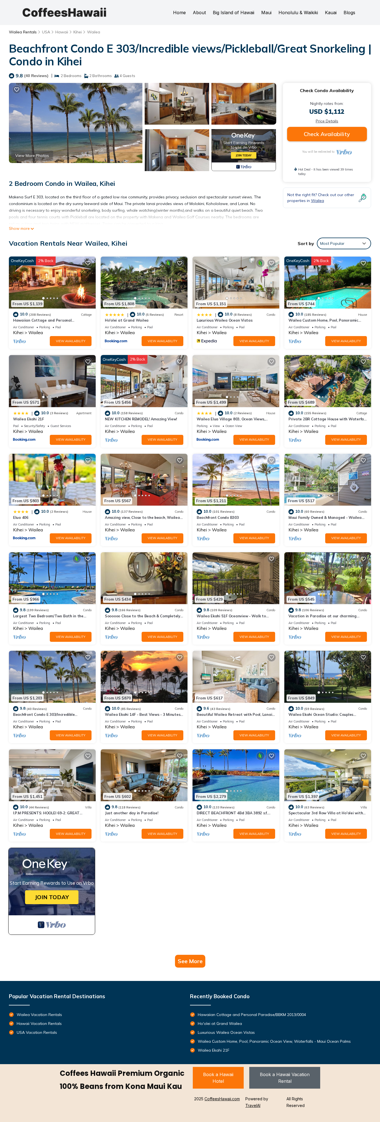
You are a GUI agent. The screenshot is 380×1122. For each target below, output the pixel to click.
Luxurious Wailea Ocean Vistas (224, 320)
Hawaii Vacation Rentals (39, 1023)
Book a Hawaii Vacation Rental (285, 1078)
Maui (266, 12)
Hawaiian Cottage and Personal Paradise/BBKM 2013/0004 (252, 1014)
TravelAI (252, 1105)
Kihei (77, 31)
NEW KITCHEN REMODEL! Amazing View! (141, 419)
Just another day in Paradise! (131, 813)
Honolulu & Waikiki (298, 12)
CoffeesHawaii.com (222, 1098)
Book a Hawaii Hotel (218, 1078)
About (199, 12)
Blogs (349, 12)
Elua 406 (20, 517)
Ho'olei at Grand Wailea (127, 320)
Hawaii (61, 31)
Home (179, 12)
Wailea (93, 31)
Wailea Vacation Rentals (39, 1014)
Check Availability (327, 133)
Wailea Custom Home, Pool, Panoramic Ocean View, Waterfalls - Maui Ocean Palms (274, 1041)
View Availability (70, 341)
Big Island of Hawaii (233, 12)
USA (46, 31)
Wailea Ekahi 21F (28, 419)
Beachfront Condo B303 (218, 517)
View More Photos (32, 155)
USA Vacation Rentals (37, 1032)
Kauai (331, 12)
